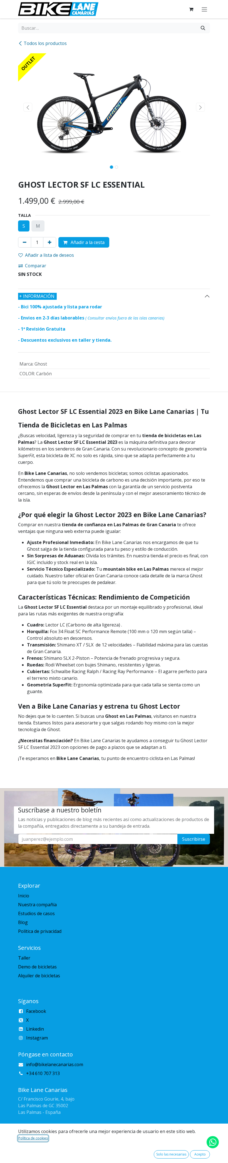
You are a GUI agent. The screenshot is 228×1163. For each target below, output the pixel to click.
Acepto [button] (200, 1154)
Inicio (23, 896)
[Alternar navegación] (204, 9)
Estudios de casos (36, 913)
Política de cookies (33, 1138)
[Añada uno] (49, 242)
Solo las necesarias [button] (171, 1154)
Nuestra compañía (37, 905)
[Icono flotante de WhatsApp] (213, 1142)
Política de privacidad (39, 931)
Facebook (36, 1011)
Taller (24, 958)
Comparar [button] (35, 266)
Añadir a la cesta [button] (87, 242)
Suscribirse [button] (193, 839)
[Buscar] (203, 28)
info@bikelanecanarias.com (54, 1064)
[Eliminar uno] (24, 242)
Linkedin (35, 1029)
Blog (23, 922)
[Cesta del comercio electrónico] (191, 9)
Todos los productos (45, 43)
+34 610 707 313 (43, 1073)
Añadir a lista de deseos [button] (49, 255)
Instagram (37, 1038)
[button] (27, 107)
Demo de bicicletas (37, 967)
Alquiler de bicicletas (39, 976)
